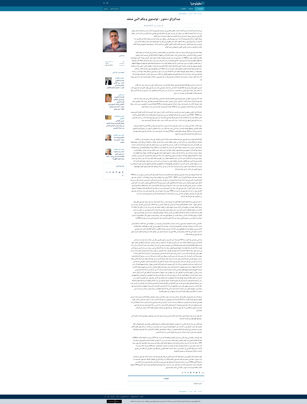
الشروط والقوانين (134, 397)
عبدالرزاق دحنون (158, 26)
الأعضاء (183, 9)
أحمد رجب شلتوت (119, 135)
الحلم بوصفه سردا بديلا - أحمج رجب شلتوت (119, 140)
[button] (196, 9)
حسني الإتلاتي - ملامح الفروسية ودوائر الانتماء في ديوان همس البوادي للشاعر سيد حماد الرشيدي (115, 125)
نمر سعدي (121, 94)
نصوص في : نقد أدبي (118, 72)
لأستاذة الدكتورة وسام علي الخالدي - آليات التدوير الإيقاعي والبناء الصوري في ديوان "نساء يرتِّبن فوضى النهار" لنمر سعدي (116, 103)
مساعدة (191, 9)
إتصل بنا (141, 397)
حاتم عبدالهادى (119, 78)
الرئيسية (200, 9)
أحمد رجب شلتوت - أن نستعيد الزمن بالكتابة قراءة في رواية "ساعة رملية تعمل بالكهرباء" (115, 155)
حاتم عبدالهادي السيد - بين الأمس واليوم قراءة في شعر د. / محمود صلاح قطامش (115, 84)
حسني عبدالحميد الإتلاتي (119, 117)
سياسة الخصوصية (125, 397)
